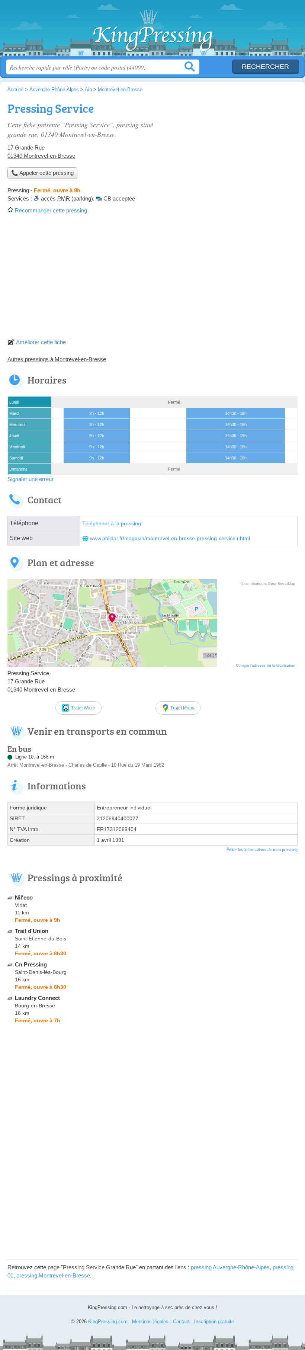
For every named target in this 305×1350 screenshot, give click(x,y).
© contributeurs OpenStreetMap (268, 583)
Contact (181, 1321)
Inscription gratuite (214, 1321)
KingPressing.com (152, 31)
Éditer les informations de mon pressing (262, 849)
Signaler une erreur (30, 479)
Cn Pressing (31, 964)
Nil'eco (24, 897)
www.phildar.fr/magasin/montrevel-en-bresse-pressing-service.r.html (170, 538)
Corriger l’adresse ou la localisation (265, 665)
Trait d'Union (31, 931)
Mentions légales (150, 1321)
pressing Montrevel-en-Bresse (53, 1275)
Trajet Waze (83, 708)
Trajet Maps (182, 708)
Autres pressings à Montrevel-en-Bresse (56, 359)
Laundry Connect (37, 998)
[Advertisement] (152, 279)
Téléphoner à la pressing (111, 523)
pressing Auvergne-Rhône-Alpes (230, 1267)
